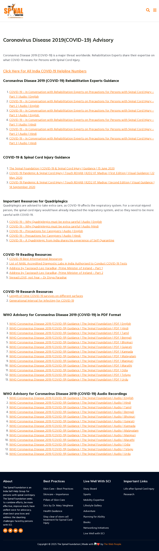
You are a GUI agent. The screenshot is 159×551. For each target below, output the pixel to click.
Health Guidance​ (52, 511)
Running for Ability (94, 516)
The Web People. (113, 544)
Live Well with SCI (93, 533)
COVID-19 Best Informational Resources (35, 259)
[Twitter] (10, 530)
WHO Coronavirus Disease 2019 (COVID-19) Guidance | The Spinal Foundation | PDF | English (70, 323)
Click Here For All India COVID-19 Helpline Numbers (44, 71)
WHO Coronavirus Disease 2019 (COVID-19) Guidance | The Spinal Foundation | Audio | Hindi (70, 402)
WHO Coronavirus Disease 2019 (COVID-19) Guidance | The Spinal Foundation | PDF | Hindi (68, 328)
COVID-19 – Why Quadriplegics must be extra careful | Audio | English (55, 222)
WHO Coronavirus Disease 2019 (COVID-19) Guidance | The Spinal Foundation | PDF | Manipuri (71, 361)
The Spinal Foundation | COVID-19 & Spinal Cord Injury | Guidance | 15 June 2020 (62, 168)
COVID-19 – (17, 231)
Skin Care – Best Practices (58, 488)
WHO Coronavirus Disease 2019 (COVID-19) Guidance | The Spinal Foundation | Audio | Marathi (71, 440)
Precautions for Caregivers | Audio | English (54, 231)
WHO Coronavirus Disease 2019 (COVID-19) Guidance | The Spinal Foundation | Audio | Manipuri (72, 435)
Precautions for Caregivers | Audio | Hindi (52, 235)
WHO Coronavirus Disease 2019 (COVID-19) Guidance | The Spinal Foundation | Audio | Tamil (70, 407)
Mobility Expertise (93, 499)
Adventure (89, 511)
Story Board (90, 488)
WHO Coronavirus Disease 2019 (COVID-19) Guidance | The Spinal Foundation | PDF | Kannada (71, 351)
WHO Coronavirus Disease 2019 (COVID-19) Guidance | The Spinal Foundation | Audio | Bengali (71, 412)
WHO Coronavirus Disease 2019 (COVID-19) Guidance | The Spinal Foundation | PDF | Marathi (70, 365)
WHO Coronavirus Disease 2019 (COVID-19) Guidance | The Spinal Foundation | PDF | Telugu (70, 375)
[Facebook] (5, 530)
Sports (87, 494)
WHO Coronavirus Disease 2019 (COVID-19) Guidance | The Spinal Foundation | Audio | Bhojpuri (72, 416)
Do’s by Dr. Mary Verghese (58, 505)
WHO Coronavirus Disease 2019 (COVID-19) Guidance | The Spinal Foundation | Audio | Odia (69, 444)
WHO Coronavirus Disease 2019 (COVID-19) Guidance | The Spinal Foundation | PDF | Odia (68, 370)
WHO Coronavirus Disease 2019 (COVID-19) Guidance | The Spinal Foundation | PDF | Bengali (70, 337)
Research (129, 494)
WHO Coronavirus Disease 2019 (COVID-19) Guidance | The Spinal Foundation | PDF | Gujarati (70, 347)
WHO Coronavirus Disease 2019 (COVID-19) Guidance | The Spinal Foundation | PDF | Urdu (68, 379)
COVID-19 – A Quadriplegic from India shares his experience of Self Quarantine (61, 240)
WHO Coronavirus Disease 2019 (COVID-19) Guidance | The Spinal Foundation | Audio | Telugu (71, 449)
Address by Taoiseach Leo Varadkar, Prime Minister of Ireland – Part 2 (56, 273)
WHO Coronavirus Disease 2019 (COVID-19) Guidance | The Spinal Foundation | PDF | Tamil (69, 333)
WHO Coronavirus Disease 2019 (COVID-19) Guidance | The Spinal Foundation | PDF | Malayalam (72, 356)
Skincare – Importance (56, 494)
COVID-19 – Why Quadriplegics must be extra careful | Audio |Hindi (54, 226)
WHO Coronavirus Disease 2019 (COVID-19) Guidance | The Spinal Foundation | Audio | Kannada (72, 426)
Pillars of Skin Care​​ (54, 499)
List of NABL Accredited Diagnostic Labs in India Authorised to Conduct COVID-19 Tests (68, 263)
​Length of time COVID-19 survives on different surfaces (46, 296)
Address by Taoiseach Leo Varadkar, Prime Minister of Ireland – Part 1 (56, 268)
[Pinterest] (20, 530)
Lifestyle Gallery (92, 505)
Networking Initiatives (96, 527)
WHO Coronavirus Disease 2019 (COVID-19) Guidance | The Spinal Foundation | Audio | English (71, 398)
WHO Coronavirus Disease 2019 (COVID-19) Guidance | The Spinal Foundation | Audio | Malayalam (74, 430)
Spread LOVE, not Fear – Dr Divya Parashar (38, 277)
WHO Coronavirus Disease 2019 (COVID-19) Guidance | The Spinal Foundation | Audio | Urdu (70, 454)
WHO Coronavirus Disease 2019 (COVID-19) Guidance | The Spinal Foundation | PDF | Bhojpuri (71, 342)
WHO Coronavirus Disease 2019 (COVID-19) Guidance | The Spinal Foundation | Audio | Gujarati (71, 421)
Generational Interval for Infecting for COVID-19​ (41, 300)
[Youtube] (15, 530)
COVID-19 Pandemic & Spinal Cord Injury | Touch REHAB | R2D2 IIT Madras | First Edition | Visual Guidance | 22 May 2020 (81, 175)
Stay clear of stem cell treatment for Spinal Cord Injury (57, 519)
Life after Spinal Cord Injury (139, 488)
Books (87, 522)
